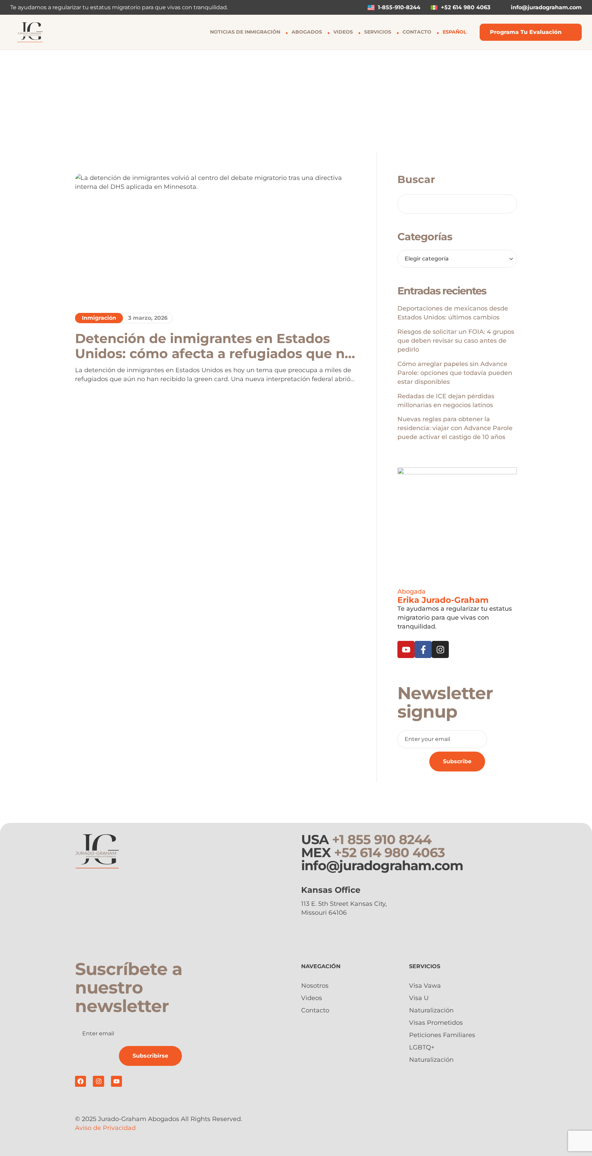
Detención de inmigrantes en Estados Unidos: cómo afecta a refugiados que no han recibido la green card (214, 346)
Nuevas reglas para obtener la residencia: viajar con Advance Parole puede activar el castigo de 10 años (455, 428)
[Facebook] (80, 1081)
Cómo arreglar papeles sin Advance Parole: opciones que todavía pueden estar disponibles (454, 373)
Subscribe (457, 761)
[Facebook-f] (423, 649)
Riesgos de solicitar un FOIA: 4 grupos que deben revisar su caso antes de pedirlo (455, 340)
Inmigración (99, 318)
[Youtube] (406, 649)
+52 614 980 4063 (389, 852)
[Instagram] (440, 649)
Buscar (416, 179)
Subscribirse (150, 1055)
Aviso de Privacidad (105, 1128)
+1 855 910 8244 (381, 839)
